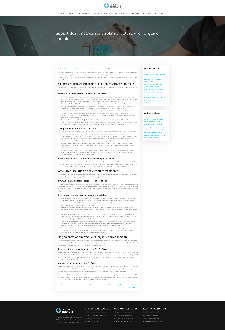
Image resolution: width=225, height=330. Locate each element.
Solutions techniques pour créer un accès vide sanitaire (77, 285)
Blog (163, 13)
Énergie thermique (67, 13)
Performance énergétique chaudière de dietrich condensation (121, 286)
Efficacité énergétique (121, 13)
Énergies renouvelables (101, 13)
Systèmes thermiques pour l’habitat (145, 13)
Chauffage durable (83, 13)
